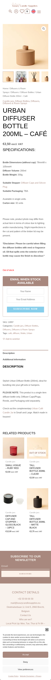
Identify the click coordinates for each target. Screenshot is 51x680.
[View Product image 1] (8, 76)
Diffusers (15, 92)
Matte (23, 333)
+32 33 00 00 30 (25, 599)
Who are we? (25, 619)
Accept (25, 654)
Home (5, 88)
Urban (29, 333)
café (10, 333)
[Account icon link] (16, 11)
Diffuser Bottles (27, 92)
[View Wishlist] (22, 13)
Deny (25, 662)
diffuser (16, 333)
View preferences (25, 669)
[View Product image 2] (21, 76)
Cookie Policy (13, 676)
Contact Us (25, 615)
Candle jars (8, 101)
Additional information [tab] (14, 359)
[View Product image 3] (34, 76)
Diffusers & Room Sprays (15, 103)
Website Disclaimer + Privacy (30, 676)
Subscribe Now (25, 309)
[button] (47, 629)
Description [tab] (9, 353)
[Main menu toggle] (39, 11)
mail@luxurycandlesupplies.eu (25, 603)
